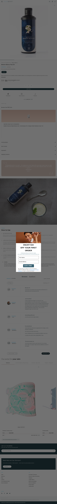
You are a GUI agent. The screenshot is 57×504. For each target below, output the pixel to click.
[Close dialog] (40, 233)
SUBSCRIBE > (28, 266)
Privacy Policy (32, 269)
